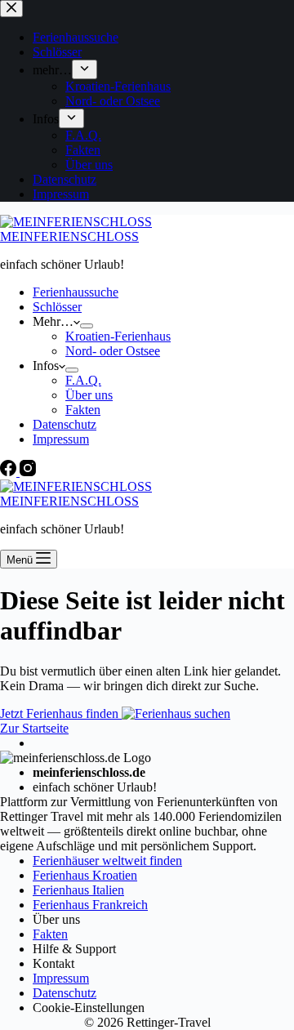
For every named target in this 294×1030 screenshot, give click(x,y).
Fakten (82, 410)
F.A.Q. (83, 380)
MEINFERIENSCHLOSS (69, 236)
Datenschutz (64, 424)
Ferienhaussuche (75, 292)
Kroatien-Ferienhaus (118, 336)
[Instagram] (28, 472)
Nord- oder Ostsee (112, 351)
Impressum (61, 439)
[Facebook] (10, 472)
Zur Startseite (34, 728)
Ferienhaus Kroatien (85, 875)
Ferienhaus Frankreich (90, 905)
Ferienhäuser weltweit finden (107, 860)
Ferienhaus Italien (78, 890)
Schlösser (57, 307)
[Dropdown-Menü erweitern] (86, 325)
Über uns (89, 395)
